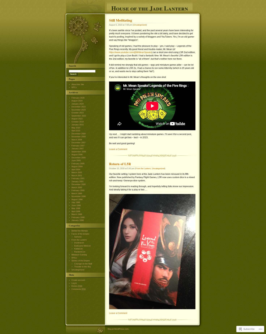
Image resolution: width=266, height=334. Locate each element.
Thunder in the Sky (82, 267)
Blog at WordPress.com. (118, 329)
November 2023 (78, 110)
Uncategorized (139, 25)
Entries (76, 286)
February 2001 (78, 178)
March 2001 (76, 175)
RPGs (74, 258)
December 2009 (78, 134)
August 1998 (77, 199)
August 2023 (77, 119)
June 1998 (76, 205)
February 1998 (78, 217)
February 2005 (78, 163)
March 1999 (76, 193)
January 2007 (77, 148)
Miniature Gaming (79, 255)
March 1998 (76, 214)
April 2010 (75, 131)
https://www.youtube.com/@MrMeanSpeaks (130, 52)
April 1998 (75, 211)
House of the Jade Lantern (149, 8)
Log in (74, 283)
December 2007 (78, 142)
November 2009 (78, 136)
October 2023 (77, 113)
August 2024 (77, 101)
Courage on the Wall (83, 264)
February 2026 (78, 98)
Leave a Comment (118, 149)
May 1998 (75, 208)
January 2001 (77, 181)
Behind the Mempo (79, 231)
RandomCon (79, 252)
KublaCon (78, 249)
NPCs (74, 87)
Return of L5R (120, 163)
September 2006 (78, 152)
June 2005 (76, 160)
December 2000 (78, 184)
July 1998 (75, 202)
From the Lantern (143, 168)
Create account (78, 280)
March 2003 (76, 172)
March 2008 (76, 140)
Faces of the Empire (80, 234)
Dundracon (79, 243)
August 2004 (77, 166)
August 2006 (77, 154)
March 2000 (76, 187)
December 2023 (78, 107)
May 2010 (75, 128)
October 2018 (77, 122)
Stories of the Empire (80, 261)
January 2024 (77, 104)
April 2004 (75, 169)
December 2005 (78, 157)
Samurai (77, 237)
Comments (78, 289)
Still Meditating (120, 20)
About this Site (77, 84)
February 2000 (78, 190)
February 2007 (78, 146)
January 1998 (77, 220)
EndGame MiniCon (82, 246)
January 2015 (77, 125)
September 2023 (78, 116)
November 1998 (78, 196)
